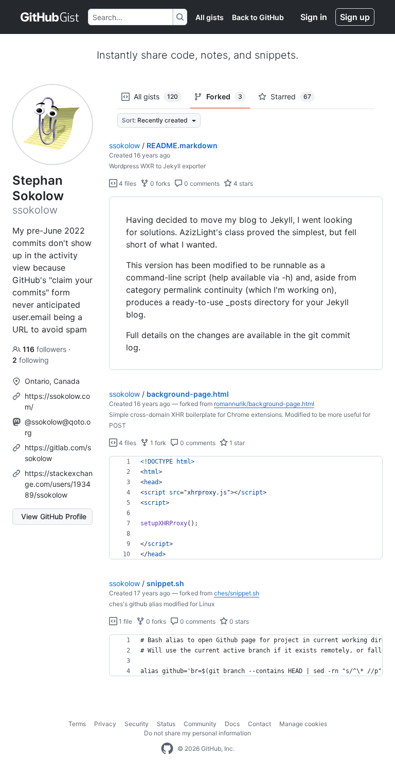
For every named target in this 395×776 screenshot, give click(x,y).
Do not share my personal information (197, 733)
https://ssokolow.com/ (57, 401)
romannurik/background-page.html (264, 404)
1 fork (157, 443)
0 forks (159, 183)
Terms (77, 724)
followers (45, 349)
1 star (236, 443)
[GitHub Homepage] (167, 748)
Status (166, 724)
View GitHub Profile (53, 516)
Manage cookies (303, 724)
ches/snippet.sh (236, 593)
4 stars (242, 183)
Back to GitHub (258, 17)
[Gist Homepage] (50, 17)
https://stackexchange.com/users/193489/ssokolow (59, 484)
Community (200, 724)
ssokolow (124, 145)
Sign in (313, 17)
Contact (259, 724)
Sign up (355, 17)
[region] (246, 283)
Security (136, 724)
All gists (209, 17)
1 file (124, 621)
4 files (126, 183)
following (30, 360)
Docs (232, 724)
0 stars (238, 621)
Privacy (105, 724)
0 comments (201, 183)
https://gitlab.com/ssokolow (58, 453)
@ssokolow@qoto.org (58, 427)
